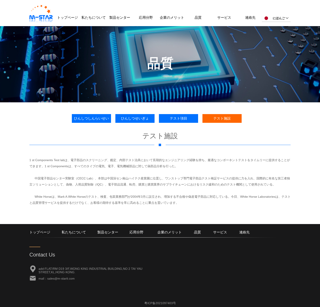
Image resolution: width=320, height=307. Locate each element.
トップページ (67, 17)
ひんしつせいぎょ (135, 118)
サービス (224, 17)
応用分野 (146, 17)
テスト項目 (178, 118)
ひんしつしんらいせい (91, 118)
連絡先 (250, 17)
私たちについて (93, 17)
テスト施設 (222, 118)
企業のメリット (172, 17)
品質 (198, 17)
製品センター (119, 17)
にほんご (279, 18)
